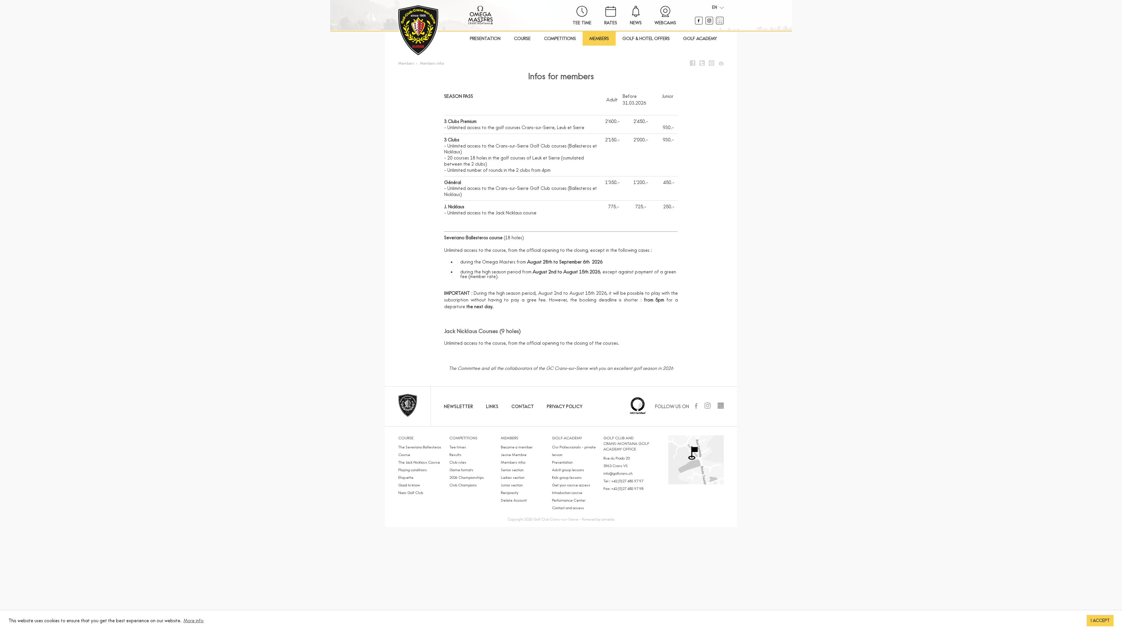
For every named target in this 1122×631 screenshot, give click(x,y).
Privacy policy (564, 406)
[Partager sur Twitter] (702, 63)
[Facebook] (699, 23)
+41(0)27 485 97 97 (627, 481)
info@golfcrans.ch (618, 473)
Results (455, 454)
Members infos (432, 63)
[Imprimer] (721, 63)
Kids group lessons (567, 477)
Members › (408, 63)
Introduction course (567, 492)
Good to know (409, 485)
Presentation (485, 38)
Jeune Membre (514, 454)
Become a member (517, 447)
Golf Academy (700, 38)
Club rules (457, 462)
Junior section (512, 485)
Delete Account (514, 500)
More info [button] (193, 620)
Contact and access (568, 507)
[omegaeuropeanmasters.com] (480, 22)
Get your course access (571, 485)
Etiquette (405, 477)
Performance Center (569, 500)
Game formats (461, 469)
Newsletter (458, 406)
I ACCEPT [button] (1100, 620)
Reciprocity (509, 492)
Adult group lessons (568, 469)
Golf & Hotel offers (646, 38)
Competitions (560, 38)
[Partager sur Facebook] (693, 63)
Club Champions (463, 485)
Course (522, 38)
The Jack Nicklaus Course (419, 462)
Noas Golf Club (410, 492)
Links (492, 406)
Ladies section (512, 477)
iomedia (607, 519)
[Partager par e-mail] (711, 63)
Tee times (457, 447)
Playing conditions (412, 469)
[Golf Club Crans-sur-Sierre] (418, 31)
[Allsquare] (720, 23)
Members (599, 38)
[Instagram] (709, 23)
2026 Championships (466, 477)
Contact (522, 406)
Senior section (512, 469)
